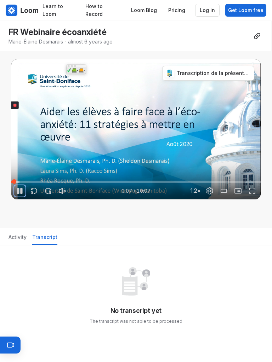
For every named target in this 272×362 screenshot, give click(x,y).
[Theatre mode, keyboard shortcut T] (224, 191)
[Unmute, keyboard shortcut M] (62, 191)
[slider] (136, 182)
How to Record (94, 10)
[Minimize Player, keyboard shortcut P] (238, 191)
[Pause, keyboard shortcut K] (20, 191)
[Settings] (209, 191)
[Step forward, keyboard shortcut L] (48, 191)
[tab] (17, 239)
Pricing (176, 10)
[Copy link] (257, 36)
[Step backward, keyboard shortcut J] (34, 191)
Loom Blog (144, 10)
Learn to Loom (52, 10)
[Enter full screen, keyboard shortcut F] (252, 191)
